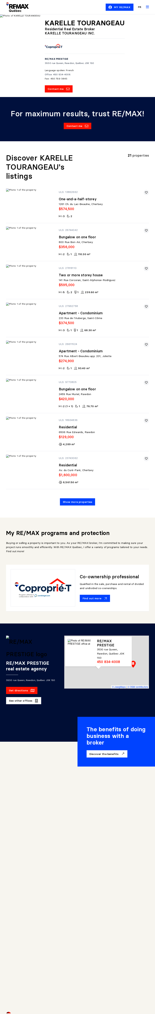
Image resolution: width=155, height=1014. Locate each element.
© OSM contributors (138, 686)
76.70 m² (92, 406)
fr (139, 7)
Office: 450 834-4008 (57, 74)
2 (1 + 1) (68, 406)
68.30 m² (90, 330)
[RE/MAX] (15, 7)
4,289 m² (69, 444)
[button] (133, 664)
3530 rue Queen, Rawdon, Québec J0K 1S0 (69, 63)
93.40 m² (84, 368)
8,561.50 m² (70, 482)
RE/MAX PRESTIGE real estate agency (27, 666)
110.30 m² (84, 254)
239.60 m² (91, 292)
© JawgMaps (119, 686)
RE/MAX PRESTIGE (56, 58)
